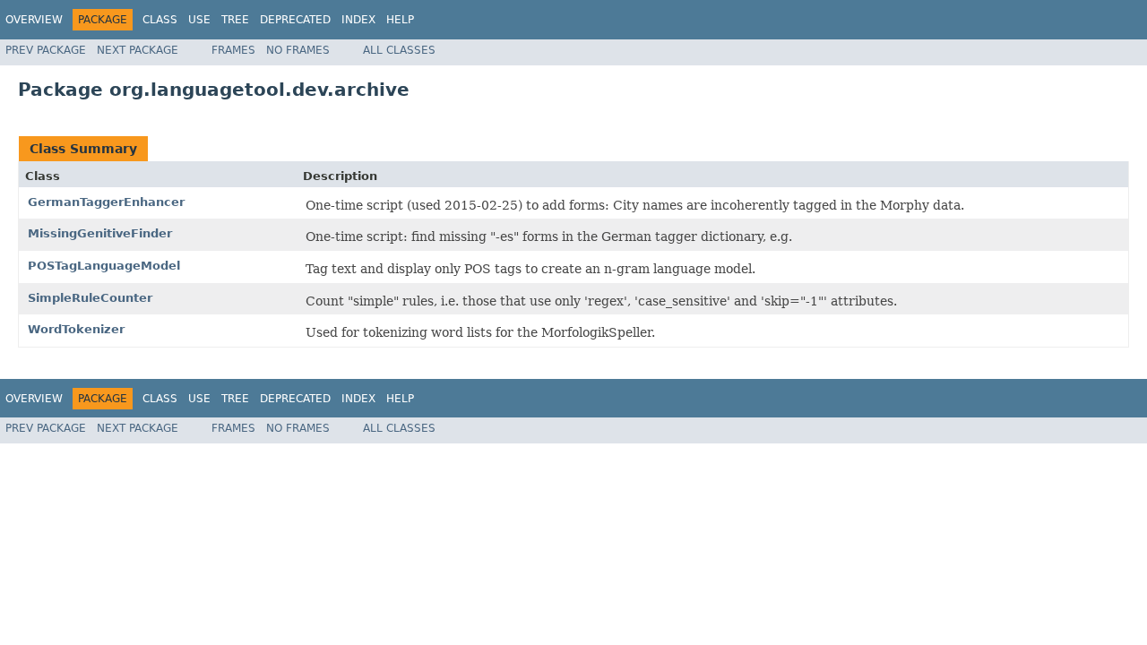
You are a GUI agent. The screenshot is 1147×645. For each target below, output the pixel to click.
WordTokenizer (76, 329)
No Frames (298, 50)
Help (400, 19)
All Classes (399, 50)
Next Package (137, 50)
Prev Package (45, 50)
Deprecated (295, 19)
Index (358, 19)
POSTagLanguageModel (104, 265)
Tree (235, 19)
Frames (233, 50)
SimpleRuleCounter (90, 298)
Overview (34, 19)
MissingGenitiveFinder (100, 233)
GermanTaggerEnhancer (106, 202)
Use (199, 19)
